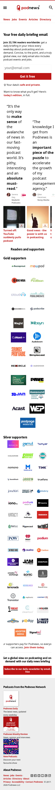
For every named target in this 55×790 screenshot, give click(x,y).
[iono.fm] (13, 507)
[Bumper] (42, 448)
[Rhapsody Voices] (42, 590)
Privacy (7, 782)
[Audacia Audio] (13, 448)
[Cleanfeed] (27, 613)
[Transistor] (13, 602)
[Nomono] (13, 472)
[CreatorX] (13, 578)
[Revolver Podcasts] (42, 613)
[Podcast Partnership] (13, 613)
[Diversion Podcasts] (42, 578)
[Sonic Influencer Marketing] (27, 578)
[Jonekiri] (13, 495)
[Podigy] (27, 625)
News (6, 19)
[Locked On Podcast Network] (27, 484)
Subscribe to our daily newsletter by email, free (27, 670)
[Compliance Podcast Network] (13, 519)
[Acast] (18, 414)
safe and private (30, 84)
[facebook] (36, 776)
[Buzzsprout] (18, 272)
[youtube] (43, 776)
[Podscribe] (37, 314)
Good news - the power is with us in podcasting (37, 234)
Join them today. (34, 647)
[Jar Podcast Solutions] (18, 400)
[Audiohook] (37, 371)
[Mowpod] (37, 272)
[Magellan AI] (27, 472)
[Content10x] (42, 602)
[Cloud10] (18, 300)
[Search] (50, 9)
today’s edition (13, 95)
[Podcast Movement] (27, 495)
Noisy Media (43, 200)
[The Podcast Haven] (13, 554)
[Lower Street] (42, 625)
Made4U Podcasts (16, 201)
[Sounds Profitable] (18, 357)
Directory (45, 19)
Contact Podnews (34, 782)
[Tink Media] (42, 472)
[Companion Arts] (42, 519)
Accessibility (18, 782)
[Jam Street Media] (27, 566)
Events (23, 19)
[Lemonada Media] (13, 590)
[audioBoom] (37, 343)
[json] (46, 776)
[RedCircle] (18, 371)
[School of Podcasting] (13, 625)
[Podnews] (18, 8)
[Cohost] (18, 343)
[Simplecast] (37, 357)
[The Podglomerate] (37, 300)
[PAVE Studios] (37, 386)
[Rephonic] (27, 602)
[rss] (50, 776)
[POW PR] (13, 543)
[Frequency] (42, 507)
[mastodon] (32, 776)
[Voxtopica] (42, 531)
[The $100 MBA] (18, 286)
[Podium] (27, 507)
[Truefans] (42, 484)
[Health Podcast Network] (13, 566)
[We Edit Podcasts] (37, 414)
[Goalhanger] (13, 460)
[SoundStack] (13, 484)
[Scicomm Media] (18, 314)
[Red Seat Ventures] (13, 531)
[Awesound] (37, 400)
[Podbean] (37, 286)
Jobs (14, 19)
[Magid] (18, 329)
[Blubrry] (42, 495)
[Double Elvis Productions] (42, 566)
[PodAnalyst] (27, 519)
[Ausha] (27, 554)
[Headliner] (27, 590)
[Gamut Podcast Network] (27, 448)
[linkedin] (39, 776)
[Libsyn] (37, 329)
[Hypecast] (27, 531)
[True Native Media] (42, 460)
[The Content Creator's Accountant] (18, 386)
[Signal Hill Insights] (35, 637)
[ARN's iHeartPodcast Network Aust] (27, 543)
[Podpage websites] (27, 428)
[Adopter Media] (20, 637)
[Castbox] (42, 554)
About (26, 778)
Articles (33, 19)
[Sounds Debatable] (27, 460)
